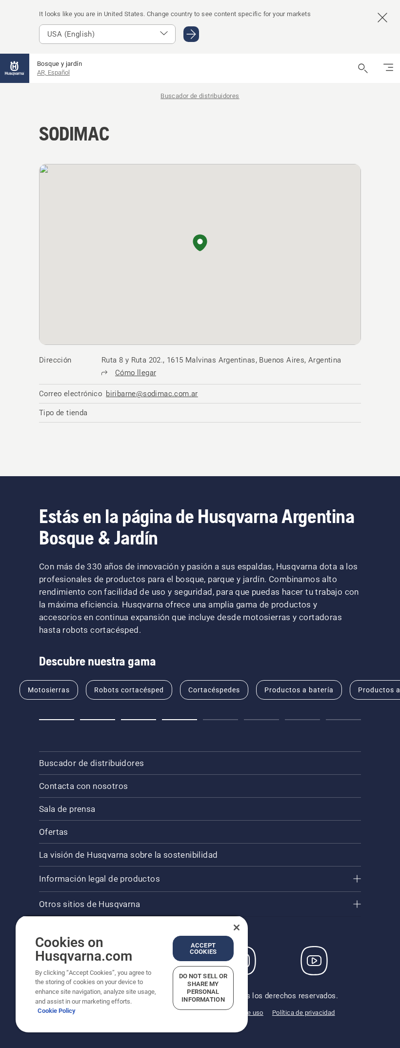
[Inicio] (14, 68)
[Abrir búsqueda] (363, 68)
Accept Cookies (203, 948)
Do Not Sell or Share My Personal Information (203, 987)
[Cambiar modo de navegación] (388, 68)
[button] (200, 243)
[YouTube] (314, 960)
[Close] (236, 927)
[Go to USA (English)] (191, 34)
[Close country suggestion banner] (382, 17)
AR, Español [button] (53, 72)
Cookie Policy (57, 1010)
